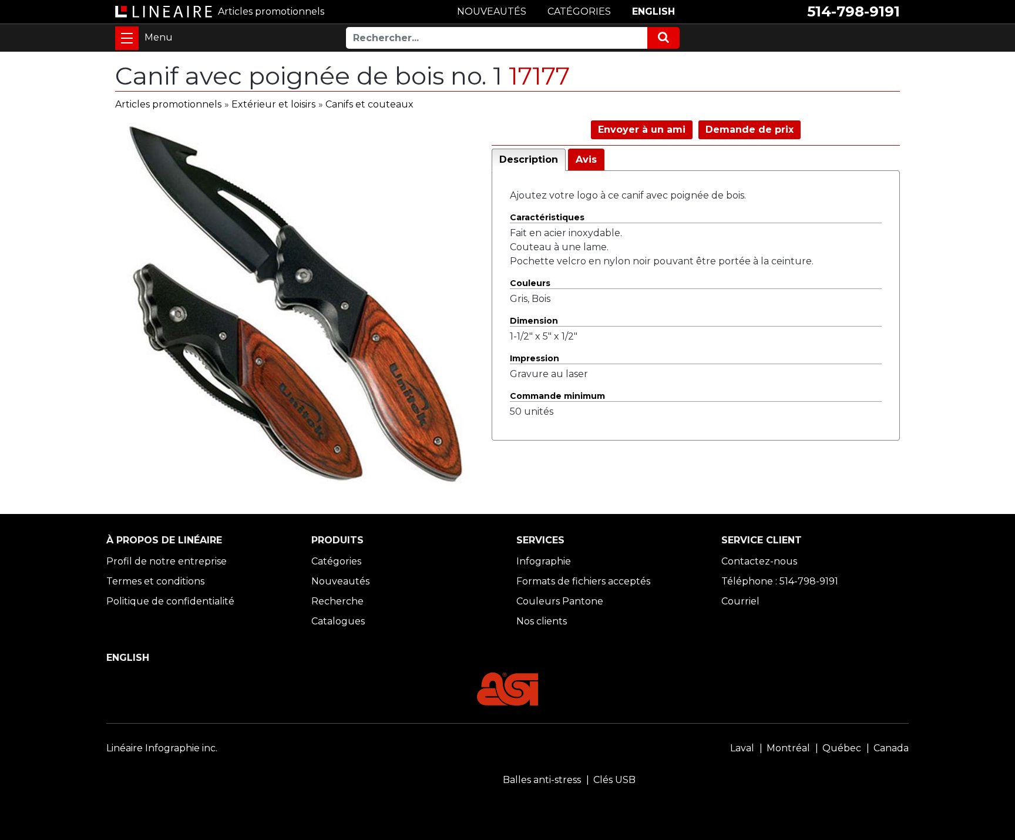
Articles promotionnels (168, 104)
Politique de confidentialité (170, 601)
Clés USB (614, 779)
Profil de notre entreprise (166, 561)
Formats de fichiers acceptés (583, 581)
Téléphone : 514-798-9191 (779, 581)
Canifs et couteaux (369, 104)
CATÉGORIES (579, 11)
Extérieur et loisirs (273, 104)
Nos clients (541, 621)
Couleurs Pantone (559, 601)
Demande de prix (749, 129)
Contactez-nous (759, 561)
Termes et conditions (155, 581)
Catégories (336, 561)
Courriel (740, 601)
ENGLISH (653, 11)
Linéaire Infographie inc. (161, 748)
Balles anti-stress (542, 779)
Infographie (543, 561)
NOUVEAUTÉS (491, 11)
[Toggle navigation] (127, 38)
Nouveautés (340, 581)
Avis (586, 159)
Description (528, 159)
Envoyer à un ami (641, 129)
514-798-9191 (853, 11)
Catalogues (338, 621)
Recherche (337, 601)
